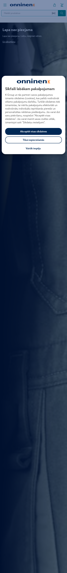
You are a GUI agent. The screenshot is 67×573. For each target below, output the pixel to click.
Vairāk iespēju (33, 148)
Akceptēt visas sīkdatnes (33, 131)
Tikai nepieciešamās (33, 140)
